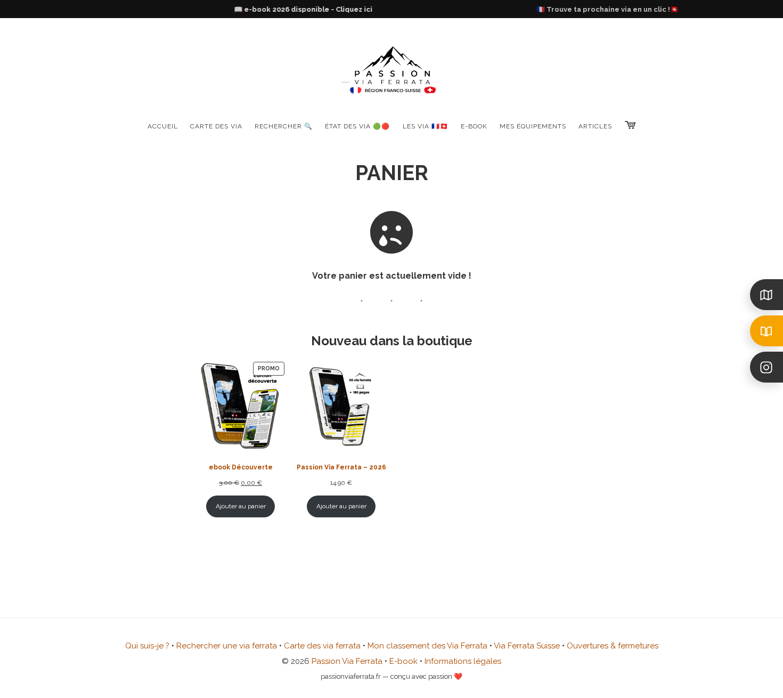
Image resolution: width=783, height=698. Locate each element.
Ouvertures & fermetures (612, 646)
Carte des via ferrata (322, 646)
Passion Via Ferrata (347, 661)
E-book (403, 661)
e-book (474, 126)
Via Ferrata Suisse (527, 646)
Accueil (163, 126)
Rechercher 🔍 (284, 126)
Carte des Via (216, 126)
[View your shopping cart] (630, 125)
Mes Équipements (533, 126)
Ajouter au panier (241, 506)
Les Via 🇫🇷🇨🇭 (425, 126)
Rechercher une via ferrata (226, 646)
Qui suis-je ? (147, 646)
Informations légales (463, 661)
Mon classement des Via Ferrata (427, 646)
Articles (595, 126)
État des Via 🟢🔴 (357, 126)
